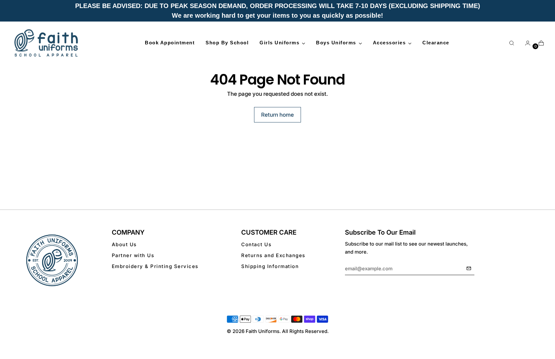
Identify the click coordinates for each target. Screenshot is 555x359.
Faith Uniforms (262, 331)
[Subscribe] (468, 268)
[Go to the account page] (525, 43)
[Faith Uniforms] (46, 43)
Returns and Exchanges (273, 255)
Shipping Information (270, 266)
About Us (124, 244)
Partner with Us (133, 255)
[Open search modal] (511, 43)
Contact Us (256, 244)
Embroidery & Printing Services (155, 266)
